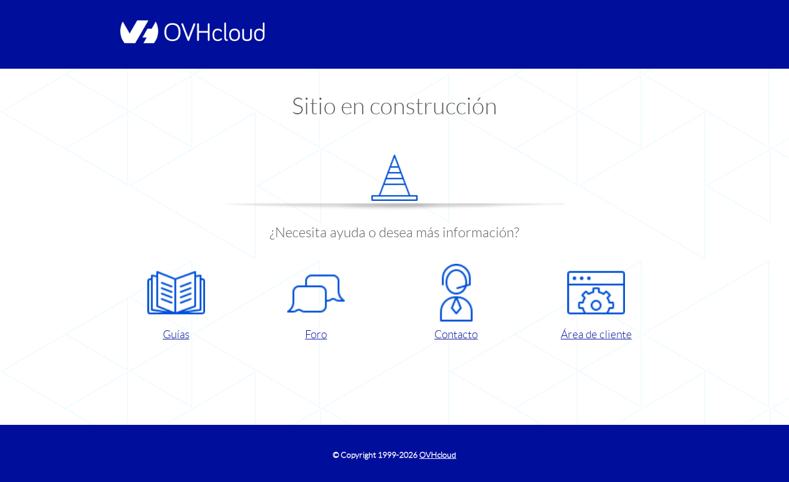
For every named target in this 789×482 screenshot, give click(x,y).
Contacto (456, 334)
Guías (176, 334)
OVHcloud (437, 454)
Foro (316, 334)
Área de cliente (596, 334)
